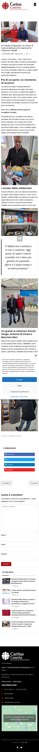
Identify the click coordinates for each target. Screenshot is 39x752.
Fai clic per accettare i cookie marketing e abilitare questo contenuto (19, 718)
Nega (19, 385)
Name (3, 535)
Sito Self (24, 742)
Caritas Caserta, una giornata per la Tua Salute (23, 591)
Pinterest (10, 470)
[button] (36, 355)
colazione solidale (15, 436)
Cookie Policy (14, 396)
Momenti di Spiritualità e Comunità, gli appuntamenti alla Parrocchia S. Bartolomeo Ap (23, 581)
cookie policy (16, 681)
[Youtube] (21, 747)
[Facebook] (17, 747)
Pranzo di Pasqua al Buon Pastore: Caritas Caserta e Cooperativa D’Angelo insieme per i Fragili (23, 624)
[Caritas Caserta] (16, 6)
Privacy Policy (24, 396)
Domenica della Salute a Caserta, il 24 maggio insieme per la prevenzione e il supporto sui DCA (23, 602)
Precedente (6, 483)
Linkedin (10, 465)
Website (4, 554)
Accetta (19, 379)
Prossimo (34, 483)
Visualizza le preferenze (19, 391)
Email (3, 544)
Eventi (5, 436)
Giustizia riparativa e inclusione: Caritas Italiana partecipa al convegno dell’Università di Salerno (23, 613)
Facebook (10, 454)
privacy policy (6, 681)
